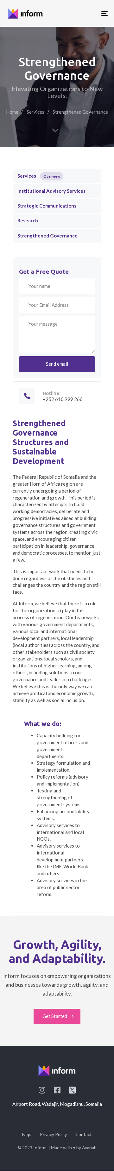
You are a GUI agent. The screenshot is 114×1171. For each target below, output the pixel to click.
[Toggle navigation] (91, 13)
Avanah (89, 1147)
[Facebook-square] (57, 1090)
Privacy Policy (53, 1134)
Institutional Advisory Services (51, 191)
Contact (83, 1134)
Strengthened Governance (47, 235)
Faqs (26, 1134)
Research (27, 220)
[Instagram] (42, 1090)
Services (38, 176)
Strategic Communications (46, 205)
